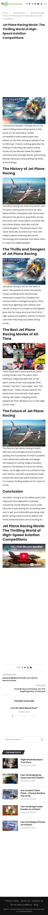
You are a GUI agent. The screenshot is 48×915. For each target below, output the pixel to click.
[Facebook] (27, 4)
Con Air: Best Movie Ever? (24, 708)
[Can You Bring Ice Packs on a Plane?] (10, 826)
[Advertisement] (24, 67)
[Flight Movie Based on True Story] (10, 763)
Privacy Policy (12, 900)
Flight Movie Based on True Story (31, 761)
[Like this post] (19, 667)
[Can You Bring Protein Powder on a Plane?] (10, 810)
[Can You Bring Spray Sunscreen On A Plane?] (10, 779)
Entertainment (19, 13)
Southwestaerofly (25, 911)
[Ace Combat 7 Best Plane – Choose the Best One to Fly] (10, 794)
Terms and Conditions (21, 904)
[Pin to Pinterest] (28, 667)
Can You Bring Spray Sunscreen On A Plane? (32, 776)
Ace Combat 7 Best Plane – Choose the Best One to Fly (32, 793)
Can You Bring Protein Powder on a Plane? (31, 808)
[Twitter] (29, 4)
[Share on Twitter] (25, 667)
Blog (36, 904)
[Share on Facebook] (22, 667)
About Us (25, 900)
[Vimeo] (41, 4)
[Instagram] (32, 4)
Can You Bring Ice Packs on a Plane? (32, 823)
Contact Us (37, 900)
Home (5, 13)
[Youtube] (38, 4)
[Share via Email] (31, 667)
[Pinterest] (35, 4)
